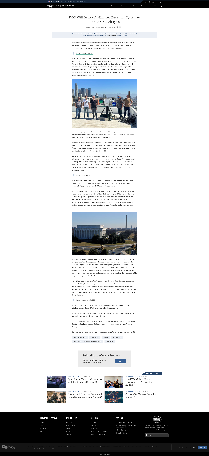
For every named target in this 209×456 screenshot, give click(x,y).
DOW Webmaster (112, 35)
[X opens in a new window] (146, 2)
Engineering (117, 337)
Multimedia (113, 6)
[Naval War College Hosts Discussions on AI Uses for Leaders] (132, 381)
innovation (110, 341)
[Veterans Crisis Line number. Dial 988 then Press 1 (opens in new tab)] (8, 447)
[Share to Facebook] (117, 27)
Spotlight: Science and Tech (83, 175)
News (103, 6)
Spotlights (125, 6)
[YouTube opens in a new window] (160, 2)
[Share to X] (120, 27)
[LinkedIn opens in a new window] (157, 2)
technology (94, 337)
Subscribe (120, 361)
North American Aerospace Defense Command (87, 341)
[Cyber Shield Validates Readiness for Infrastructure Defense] (75, 381)
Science (106, 337)
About (135, 6)
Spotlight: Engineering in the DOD (85, 300)
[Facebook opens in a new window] (149, 2)
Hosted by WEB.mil (104, 454)
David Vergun (102, 27)
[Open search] (160, 5)
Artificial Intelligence (80, 337)
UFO (154, 6)
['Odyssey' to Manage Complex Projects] (132, 396)
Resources (145, 6)
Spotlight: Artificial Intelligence (84, 53)
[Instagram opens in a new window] (153, 2)
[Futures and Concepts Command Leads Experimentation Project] (75, 396)
